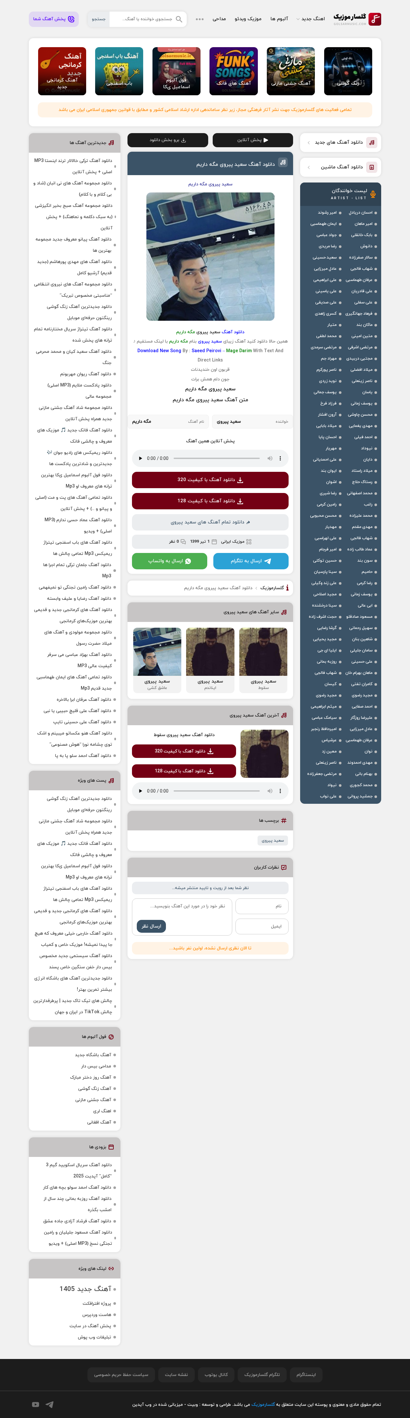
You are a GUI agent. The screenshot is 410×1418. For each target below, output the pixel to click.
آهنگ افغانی (99, 1122)
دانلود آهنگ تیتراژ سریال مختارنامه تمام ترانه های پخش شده (73, 335)
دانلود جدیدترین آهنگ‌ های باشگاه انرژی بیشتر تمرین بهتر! (73, 984)
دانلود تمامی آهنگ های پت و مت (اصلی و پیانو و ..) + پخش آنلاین (73, 503)
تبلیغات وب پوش (94, 1337)
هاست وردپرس (96, 1315)
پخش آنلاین (249, 140)
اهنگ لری (102, 1111)
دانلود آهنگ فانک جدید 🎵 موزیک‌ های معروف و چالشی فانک (74, 436)
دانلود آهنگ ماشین (342, 167)
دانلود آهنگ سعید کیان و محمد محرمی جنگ (73, 357)
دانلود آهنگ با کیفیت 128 (206, 501)
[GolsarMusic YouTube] (35, 1404)
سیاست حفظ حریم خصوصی (121, 1375)
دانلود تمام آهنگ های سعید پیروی (207, 522)
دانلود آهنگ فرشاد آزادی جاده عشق (77, 1221)
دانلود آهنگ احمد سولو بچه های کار (77, 1187)
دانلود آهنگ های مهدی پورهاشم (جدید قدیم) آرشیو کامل (74, 267)
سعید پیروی (273, 841)
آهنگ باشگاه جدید (93, 1055)
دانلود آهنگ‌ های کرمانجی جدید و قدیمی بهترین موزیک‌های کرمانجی (73, 615)
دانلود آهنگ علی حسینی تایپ (82, 722)
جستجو (98, 19)
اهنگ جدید (313, 19)
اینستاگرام (306, 1375)
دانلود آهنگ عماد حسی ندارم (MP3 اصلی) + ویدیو (78, 525)
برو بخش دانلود (164, 140)
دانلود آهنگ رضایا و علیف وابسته (79, 599)
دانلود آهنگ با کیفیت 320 (206, 480)
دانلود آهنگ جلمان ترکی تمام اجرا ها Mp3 (77, 570)
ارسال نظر (151, 926)
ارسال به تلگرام (246, 561)
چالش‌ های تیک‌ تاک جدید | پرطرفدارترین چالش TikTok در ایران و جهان (72, 1006)
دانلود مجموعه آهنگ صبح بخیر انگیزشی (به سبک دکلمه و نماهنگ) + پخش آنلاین (73, 217)
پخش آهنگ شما (49, 19)
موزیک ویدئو (248, 19)
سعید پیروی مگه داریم (210, 389)
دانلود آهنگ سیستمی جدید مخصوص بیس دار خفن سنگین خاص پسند (75, 961)
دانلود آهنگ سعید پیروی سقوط (184, 735)
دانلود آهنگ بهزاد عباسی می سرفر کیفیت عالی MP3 (79, 660)
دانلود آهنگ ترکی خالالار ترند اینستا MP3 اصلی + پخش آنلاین (73, 166)
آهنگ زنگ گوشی (94, 1089)
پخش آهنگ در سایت (90, 1326)
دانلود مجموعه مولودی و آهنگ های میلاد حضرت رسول (78, 638)
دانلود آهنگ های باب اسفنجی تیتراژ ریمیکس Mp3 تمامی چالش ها (77, 548)
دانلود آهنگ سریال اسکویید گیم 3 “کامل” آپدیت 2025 (79, 1170)
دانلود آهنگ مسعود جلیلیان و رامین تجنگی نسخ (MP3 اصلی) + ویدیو (78, 1238)
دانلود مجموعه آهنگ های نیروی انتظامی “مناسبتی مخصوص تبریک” (73, 290)
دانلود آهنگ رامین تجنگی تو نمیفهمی (75, 587)
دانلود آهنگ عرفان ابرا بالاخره (84, 700)
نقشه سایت (176, 1375)
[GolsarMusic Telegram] (49, 1404)
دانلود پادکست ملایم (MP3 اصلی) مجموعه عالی (79, 391)
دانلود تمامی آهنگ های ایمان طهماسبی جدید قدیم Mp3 (74, 683)
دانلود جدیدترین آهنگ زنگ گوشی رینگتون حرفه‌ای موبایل (79, 312)
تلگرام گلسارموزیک (262, 1375)
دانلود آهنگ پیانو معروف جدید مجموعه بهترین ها (73, 245)
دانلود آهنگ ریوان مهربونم (85, 374)
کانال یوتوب (216, 1375)
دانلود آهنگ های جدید (339, 142)
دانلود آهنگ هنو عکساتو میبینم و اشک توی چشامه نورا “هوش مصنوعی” (74, 739)
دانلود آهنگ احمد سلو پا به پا (83, 756)
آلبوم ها (279, 19)
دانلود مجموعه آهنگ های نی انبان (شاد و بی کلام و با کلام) (72, 189)
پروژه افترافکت (97, 1304)
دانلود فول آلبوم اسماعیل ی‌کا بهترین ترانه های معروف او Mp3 (76, 480)
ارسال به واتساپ (165, 561)
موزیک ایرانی (232, 542)
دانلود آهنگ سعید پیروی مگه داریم (235, 164)
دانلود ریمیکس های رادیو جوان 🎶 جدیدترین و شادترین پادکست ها (79, 458)
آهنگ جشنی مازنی (93, 1100)
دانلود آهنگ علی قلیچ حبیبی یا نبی (77, 711)
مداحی (219, 19)
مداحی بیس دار (96, 1066)
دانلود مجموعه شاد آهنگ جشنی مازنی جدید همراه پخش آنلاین (75, 413)
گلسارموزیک (357, 19)
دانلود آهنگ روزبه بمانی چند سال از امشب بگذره (77, 1204)
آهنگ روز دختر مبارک (90, 1077)
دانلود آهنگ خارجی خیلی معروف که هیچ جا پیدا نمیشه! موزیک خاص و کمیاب (73, 939)
